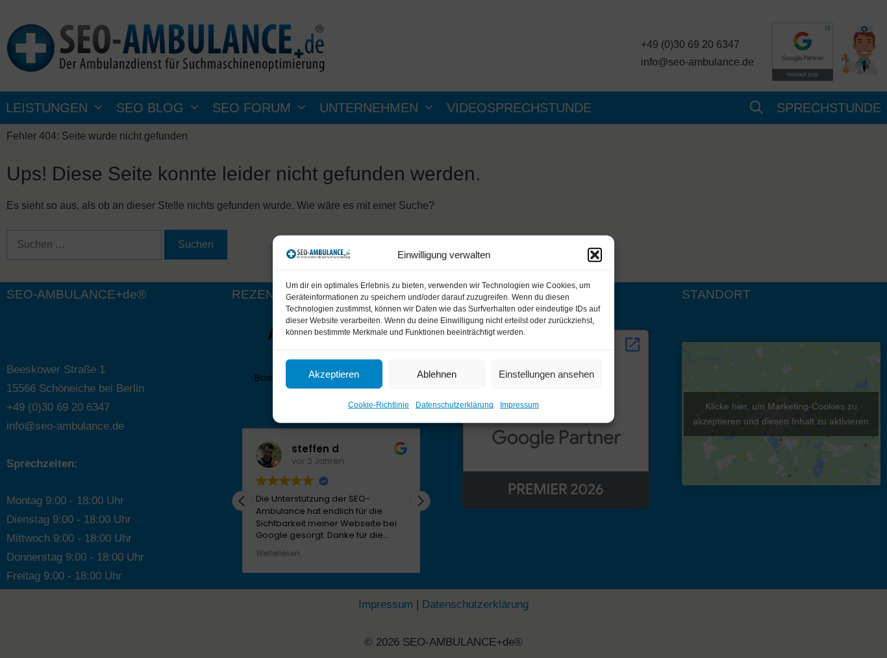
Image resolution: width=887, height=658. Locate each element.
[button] (594, 255)
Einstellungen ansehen (546, 374)
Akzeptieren (333, 374)
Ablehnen (436, 374)
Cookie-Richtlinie (378, 404)
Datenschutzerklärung (454, 404)
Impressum (519, 404)
